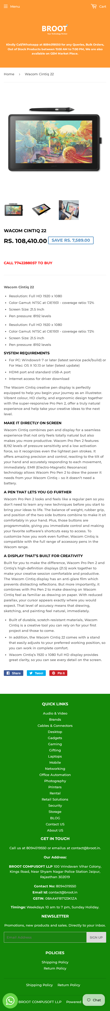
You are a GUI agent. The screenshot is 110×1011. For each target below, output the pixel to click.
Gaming (55, 744)
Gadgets (55, 738)
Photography (55, 781)
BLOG (55, 818)
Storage (55, 812)
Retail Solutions (55, 799)
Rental (55, 793)
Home (9, 74)
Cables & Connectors (55, 725)
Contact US (55, 824)
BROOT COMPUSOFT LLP (39, 1002)
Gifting (55, 750)
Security (55, 805)
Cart (102, 6)
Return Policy (55, 968)
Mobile (55, 762)
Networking (55, 769)
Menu (15, 6)
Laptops (55, 756)
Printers (55, 787)
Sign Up (96, 937)
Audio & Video (55, 713)
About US (55, 830)
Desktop (55, 732)
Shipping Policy (55, 962)
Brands (55, 719)
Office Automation (55, 775)
